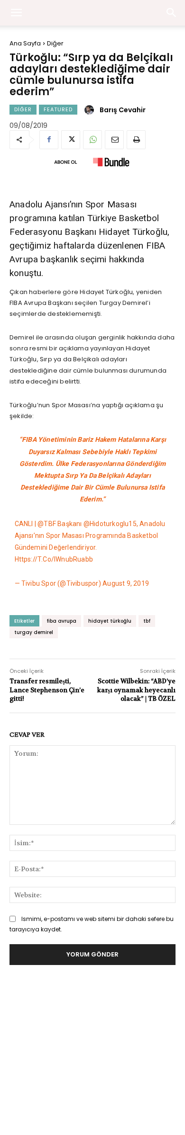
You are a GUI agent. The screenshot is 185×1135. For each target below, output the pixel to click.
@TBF (46, 523)
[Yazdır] (136, 139)
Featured (58, 109)
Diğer (55, 43)
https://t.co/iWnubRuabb (54, 559)
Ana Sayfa (25, 43)
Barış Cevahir (123, 110)
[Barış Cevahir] (90, 110)
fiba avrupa (61, 621)
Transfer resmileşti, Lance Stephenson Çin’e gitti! (46, 689)
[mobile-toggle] (16, 13)
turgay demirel (33, 632)
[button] (171, 13)
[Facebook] (48, 139)
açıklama (74, 348)
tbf (146, 621)
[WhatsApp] (92, 139)
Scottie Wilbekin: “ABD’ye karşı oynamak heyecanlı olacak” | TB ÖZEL (136, 689)
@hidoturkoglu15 (110, 523)
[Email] (114, 139)
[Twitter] (70, 139)
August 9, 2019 (125, 583)
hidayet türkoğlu (109, 621)
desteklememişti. (74, 313)
